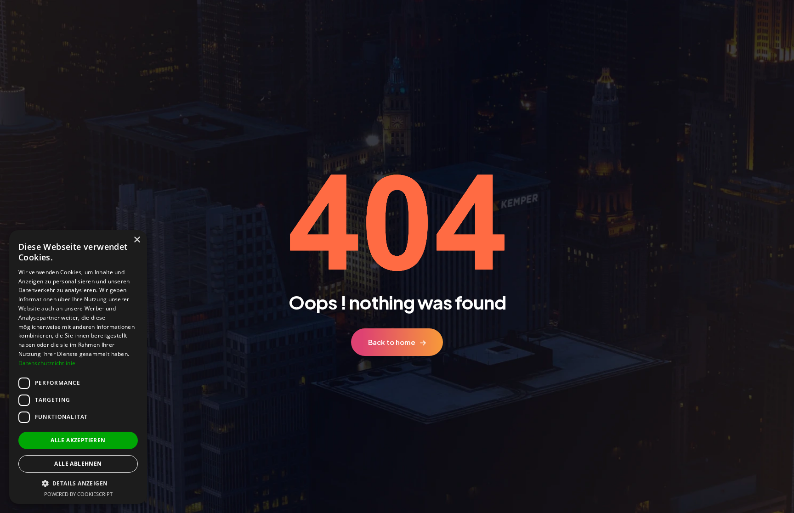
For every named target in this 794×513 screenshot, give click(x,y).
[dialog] (78, 367)
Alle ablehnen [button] (78, 464)
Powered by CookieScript (78, 493)
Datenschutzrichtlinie (46, 363)
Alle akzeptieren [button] (78, 440)
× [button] (136, 240)
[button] (78, 483)
